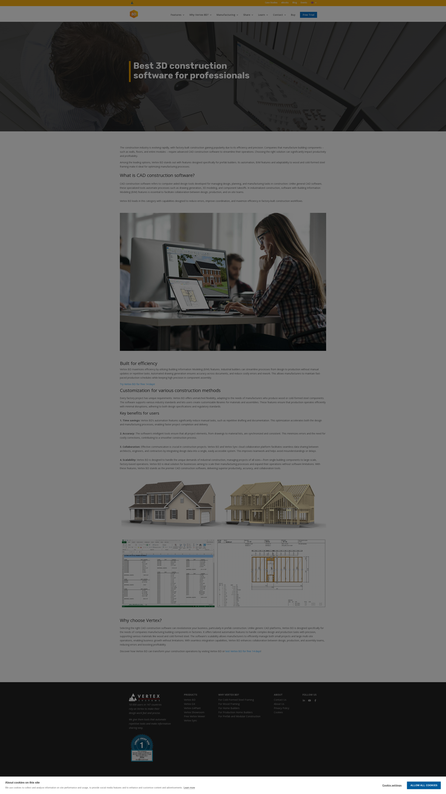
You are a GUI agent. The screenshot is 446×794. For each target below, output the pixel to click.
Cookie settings (392, 785)
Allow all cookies (423, 785)
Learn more (189, 787)
